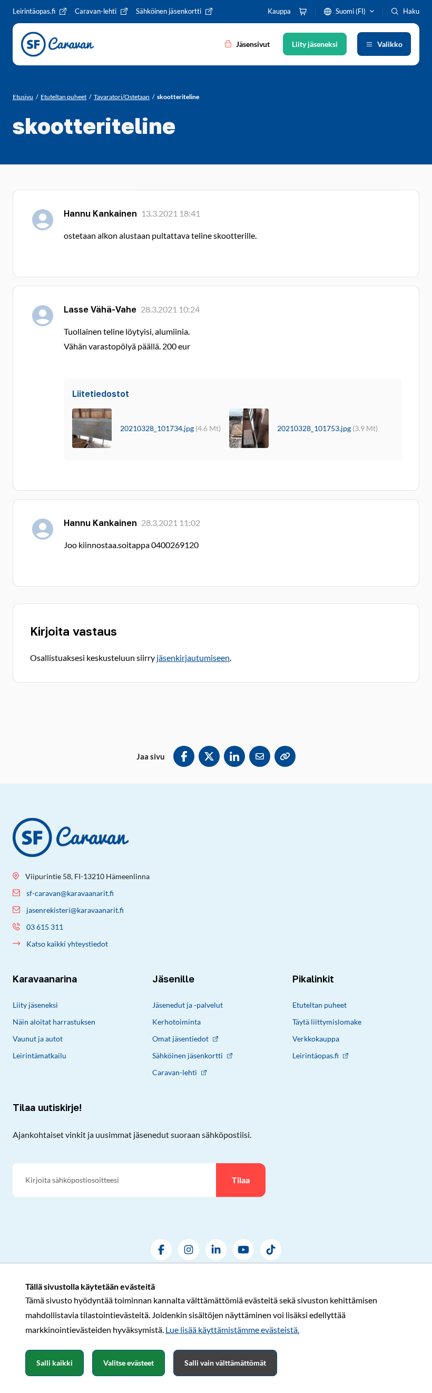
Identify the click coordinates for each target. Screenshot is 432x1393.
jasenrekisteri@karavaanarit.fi (75, 909)
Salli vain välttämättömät (225, 1362)
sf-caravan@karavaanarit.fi (70, 893)
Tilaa (241, 1180)
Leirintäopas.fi (315, 1055)
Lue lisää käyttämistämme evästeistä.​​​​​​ (232, 1329)
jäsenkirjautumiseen (193, 657)
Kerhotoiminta (176, 1021)
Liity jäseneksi (35, 1004)
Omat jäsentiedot (180, 1038)
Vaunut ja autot (38, 1038)
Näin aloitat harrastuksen (54, 1021)
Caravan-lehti (174, 1072)
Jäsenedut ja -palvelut (187, 1004)
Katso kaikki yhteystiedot (67, 943)
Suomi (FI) (351, 11)
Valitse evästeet (128, 1362)
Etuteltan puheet (319, 1004)
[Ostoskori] (303, 11)
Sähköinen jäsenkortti (187, 1055)
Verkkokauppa (315, 1038)
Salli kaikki (54, 1362)
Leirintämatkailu (39, 1055)
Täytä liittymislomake (326, 1021)
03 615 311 (44, 926)
